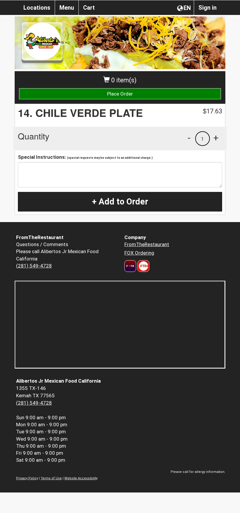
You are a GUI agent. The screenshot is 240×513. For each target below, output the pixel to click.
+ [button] (216, 137)
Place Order (120, 94)
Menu (66, 7)
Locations (36, 7)
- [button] (189, 137)
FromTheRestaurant (146, 244)
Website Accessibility (80, 478)
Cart (89, 7)
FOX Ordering (139, 253)
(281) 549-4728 (34, 266)
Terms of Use (51, 478)
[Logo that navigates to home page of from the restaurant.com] (130, 266)
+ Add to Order (120, 202)
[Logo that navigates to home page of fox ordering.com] (142, 266)
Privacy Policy (27, 478)
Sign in (207, 7)
